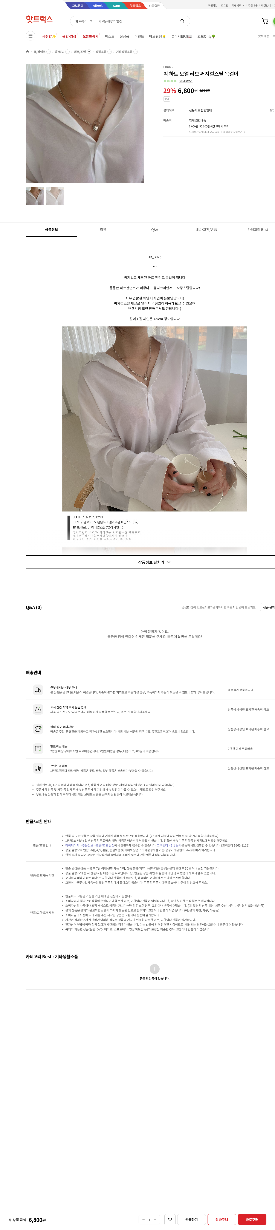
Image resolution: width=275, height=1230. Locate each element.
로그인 (224, 5)
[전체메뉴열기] (30, 35)
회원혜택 (236, 5)
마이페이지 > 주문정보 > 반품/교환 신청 (89, 845)
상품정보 (51, 229)
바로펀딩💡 (157, 36)
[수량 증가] (155, 1219)
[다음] (145, 125)
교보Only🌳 (206, 36)
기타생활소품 (124, 51)
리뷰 (103, 229)
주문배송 (253, 5)
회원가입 (213, 5)
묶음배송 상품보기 (233, 132)
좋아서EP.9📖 (181, 36)
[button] (177, 81)
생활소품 (100, 51)
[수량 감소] (143, 1219)
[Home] (27, 51)
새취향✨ (49, 36)
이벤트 (139, 36)
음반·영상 (69, 36)
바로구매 (252, 1219)
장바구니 (221, 1219)
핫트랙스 (80, 21)
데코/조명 (80, 51)
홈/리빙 (59, 51)
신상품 (124, 36)
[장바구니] (265, 21)
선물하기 (191, 1219)
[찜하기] (170, 1219)
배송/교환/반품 (206, 229)
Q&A (154, 229)
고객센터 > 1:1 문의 (169, 845)
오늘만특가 (91, 36)
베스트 (110, 36)
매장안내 (266, 5)
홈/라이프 (40, 51)
